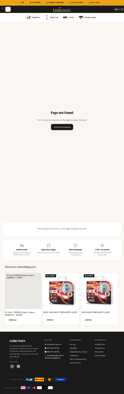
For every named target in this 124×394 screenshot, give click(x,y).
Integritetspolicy (76, 352)
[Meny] (3, 8)
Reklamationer (75, 363)
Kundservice (100, 348)
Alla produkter (100, 355)
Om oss (73, 344)
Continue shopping (62, 127)
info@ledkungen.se (53, 344)
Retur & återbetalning (78, 359)
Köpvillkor (73, 348)
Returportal (99, 352)
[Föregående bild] (46, 291)
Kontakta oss (100, 344)
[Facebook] (18, 366)
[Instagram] (12, 366)
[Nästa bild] (75, 291)
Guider (84, 352)
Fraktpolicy (74, 355)
